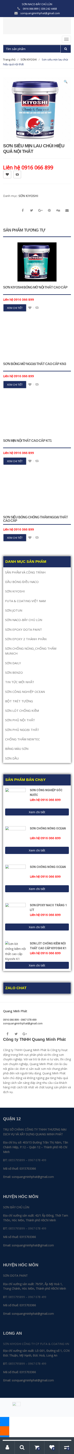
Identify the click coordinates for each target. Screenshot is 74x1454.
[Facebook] (7, 1034)
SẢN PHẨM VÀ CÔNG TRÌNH (25, 572)
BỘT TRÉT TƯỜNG (19, 701)
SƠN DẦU (12, 758)
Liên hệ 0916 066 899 (28, 167)
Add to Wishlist (7, 174)
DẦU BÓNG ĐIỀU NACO (22, 582)
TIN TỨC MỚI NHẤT (19, 682)
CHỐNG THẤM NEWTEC (22, 739)
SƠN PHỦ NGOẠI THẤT (22, 730)
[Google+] (24, 1034)
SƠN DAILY (13, 663)
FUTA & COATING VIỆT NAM (25, 601)
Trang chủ (9, 59)
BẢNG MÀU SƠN (16, 749)
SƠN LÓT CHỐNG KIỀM (22, 710)
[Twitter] (16, 1034)
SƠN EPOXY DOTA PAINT (23, 629)
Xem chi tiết (15, 308)
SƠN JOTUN (13, 610)
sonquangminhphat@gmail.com (40, 13)
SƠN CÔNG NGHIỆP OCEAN (25, 692)
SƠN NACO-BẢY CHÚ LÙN (37, 4)
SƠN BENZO (14, 672)
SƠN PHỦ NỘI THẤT (20, 720)
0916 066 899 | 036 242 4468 (39, 8)
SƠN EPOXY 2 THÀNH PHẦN (25, 639)
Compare (17, 174)
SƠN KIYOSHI (29, 59)
